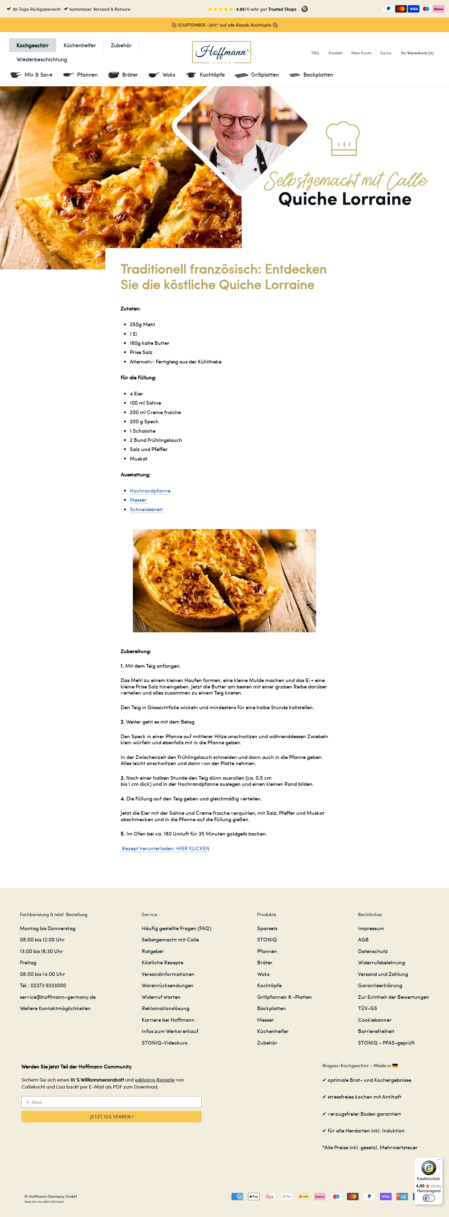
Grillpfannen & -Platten (284, 996)
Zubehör (121, 45)
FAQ (315, 53)
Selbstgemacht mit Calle (170, 939)
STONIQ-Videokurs (164, 1042)
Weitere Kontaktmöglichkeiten (55, 1008)
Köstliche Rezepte (162, 962)
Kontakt (336, 53)
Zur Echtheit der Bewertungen (393, 996)
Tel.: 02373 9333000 (43, 985)
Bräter (264, 962)
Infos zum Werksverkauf (170, 1031)
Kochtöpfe (269, 985)
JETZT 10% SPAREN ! (111, 1116)
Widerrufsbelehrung (381, 962)
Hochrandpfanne (150, 490)
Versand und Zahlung (383, 973)
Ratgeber (153, 951)
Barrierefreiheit (376, 1031)
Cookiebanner (375, 1019)
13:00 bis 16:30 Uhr (41, 951)
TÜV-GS (367, 1008)
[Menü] (439, 1161)
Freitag (28, 962)
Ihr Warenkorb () (417, 53)
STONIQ (267, 939)
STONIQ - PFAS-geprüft (386, 1042)
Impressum (371, 928)
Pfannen (267, 951)
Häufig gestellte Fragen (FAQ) (176, 928)
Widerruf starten (161, 996)
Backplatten (271, 1008)
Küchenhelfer (80, 45)
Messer (139, 499)
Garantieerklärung (380, 985)
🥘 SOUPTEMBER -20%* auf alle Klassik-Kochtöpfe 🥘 (224, 25)
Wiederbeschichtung (41, 59)
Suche (385, 53)
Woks (263, 973)
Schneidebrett (146, 509)
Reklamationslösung (165, 1008)
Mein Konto (361, 53)
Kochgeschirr (32, 45)
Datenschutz (373, 951)
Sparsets (267, 928)
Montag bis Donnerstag (47, 928)
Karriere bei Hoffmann (168, 1019)
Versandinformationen (168, 973)
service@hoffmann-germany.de (58, 996)
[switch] (429, 1198)
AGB (363, 939)
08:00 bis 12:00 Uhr (42, 939)
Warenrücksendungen (168, 985)
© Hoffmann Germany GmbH (50, 1196)
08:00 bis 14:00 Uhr (42, 973)
